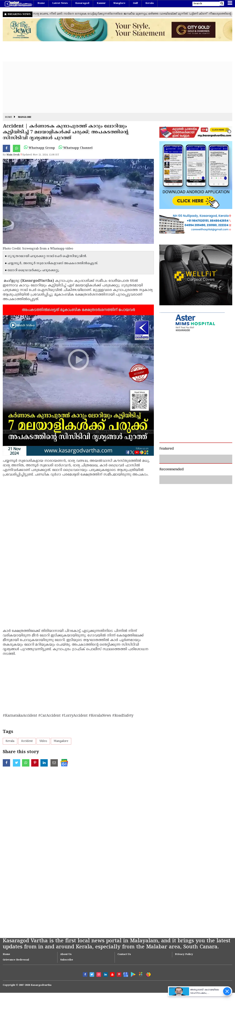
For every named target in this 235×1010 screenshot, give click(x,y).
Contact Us (124, 954)
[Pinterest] (119, 974)
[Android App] (132, 973)
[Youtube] (112, 974)
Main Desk (13, 154)
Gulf (135, 3)
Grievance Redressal (16, 959)
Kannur (101, 3)
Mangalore (61, 741)
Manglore (119, 3)
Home (41, 3)
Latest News (60, 3)
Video (43, 741)
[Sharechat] (147, 973)
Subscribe (66, 959)
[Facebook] (85, 974)
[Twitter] (92, 974)
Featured (166, 449)
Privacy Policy (184, 954)
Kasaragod (82, 3)
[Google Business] (124, 973)
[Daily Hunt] (140, 973)
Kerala (149, 3)
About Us (66, 954)
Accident (27, 741)
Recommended (171, 516)
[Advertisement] (113, 87)
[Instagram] (98, 974)
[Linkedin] (105, 974)
